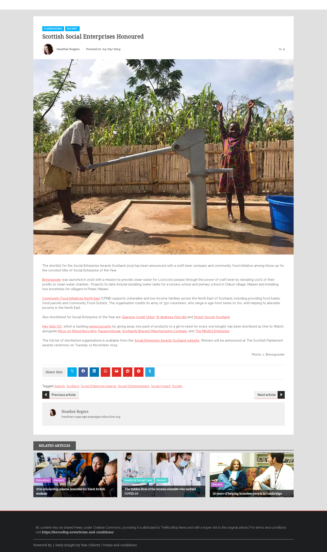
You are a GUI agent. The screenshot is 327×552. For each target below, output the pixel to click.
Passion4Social (109, 331)
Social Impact (160, 386)
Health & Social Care (138, 480)
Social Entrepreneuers (133, 386)
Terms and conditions (120, 545)
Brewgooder (51, 279)
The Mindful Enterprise (212, 331)
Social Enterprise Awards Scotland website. (167, 340)
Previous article (64, 395)
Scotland (73, 386)
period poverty (100, 326)
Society (177, 386)
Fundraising (53, 28)
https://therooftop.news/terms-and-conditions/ (78, 532)
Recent (72, 28)
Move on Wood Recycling (77, 331)
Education (42, 480)
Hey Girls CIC (52, 326)
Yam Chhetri (90, 545)
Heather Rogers (68, 49)
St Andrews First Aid (171, 317)
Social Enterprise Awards (98, 386)
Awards (59, 386)
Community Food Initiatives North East (71, 298)
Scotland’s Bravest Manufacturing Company (155, 331)
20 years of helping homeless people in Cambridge (247, 493)
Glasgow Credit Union (138, 317)
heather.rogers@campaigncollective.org (91, 416)
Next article (267, 395)
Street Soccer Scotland (212, 317)
